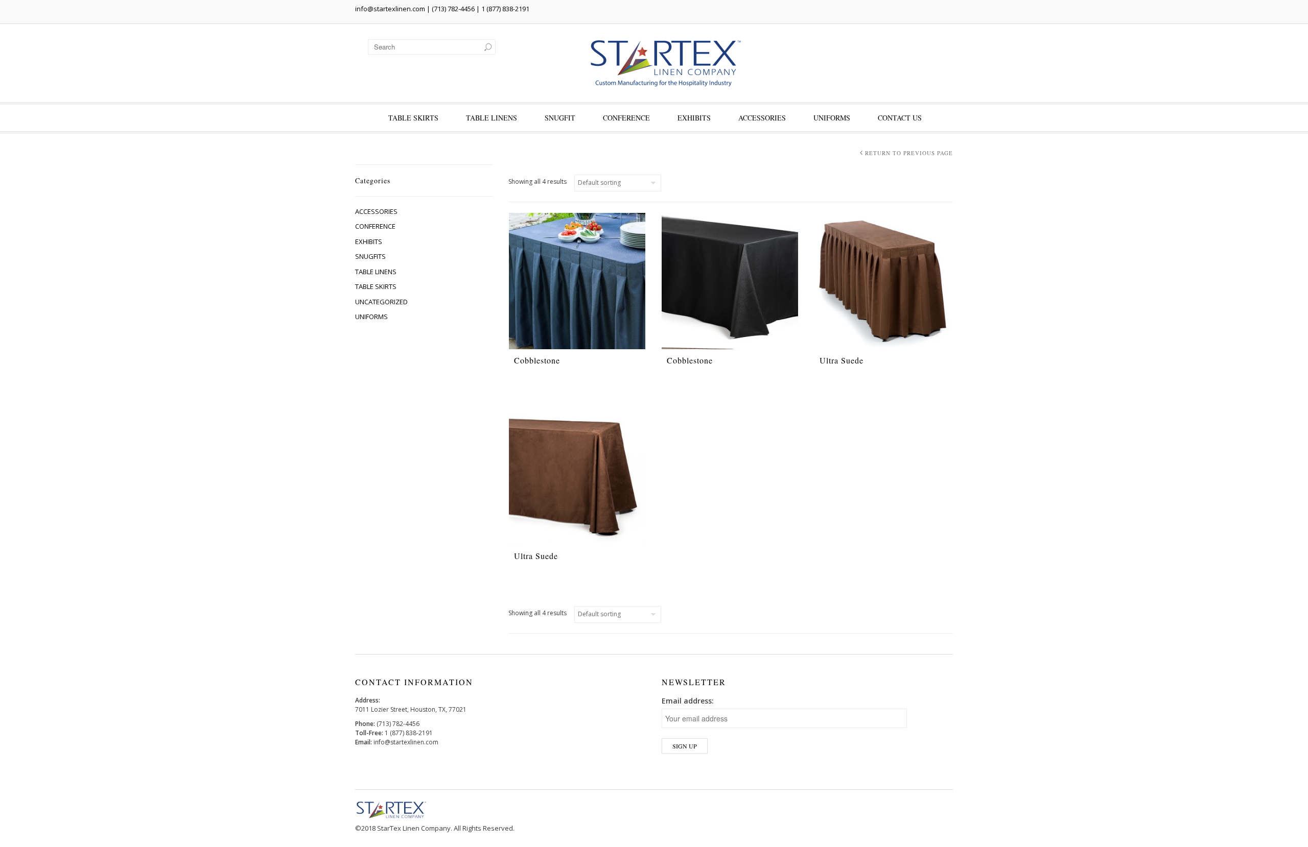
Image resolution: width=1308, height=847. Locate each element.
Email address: (688, 701)
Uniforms (831, 118)
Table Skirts (413, 118)
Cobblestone (537, 360)
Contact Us (900, 118)
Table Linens (491, 118)
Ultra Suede (841, 360)
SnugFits (370, 256)
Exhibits (694, 118)
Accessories (762, 118)
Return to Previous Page (909, 153)
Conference (626, 118)
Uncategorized (381, 301)
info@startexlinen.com (390, 8)
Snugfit (560, 118)
